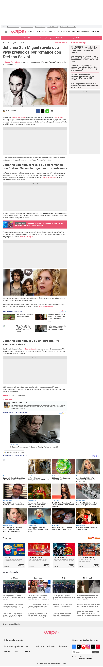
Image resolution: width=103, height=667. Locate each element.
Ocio (26, 646)
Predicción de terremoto (68, 27)
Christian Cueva (40, 27)
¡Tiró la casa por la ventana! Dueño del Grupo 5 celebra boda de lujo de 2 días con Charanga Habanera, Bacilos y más (84, 58)
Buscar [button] (95, 652)
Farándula (22, 43)
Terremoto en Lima (27, 27)
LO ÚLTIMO (31, 31)
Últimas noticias (8, 646)
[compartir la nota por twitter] (42, 111)
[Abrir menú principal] (6, 32)
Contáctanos (76, 657)
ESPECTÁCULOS (42, 31)
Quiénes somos (95, 657)
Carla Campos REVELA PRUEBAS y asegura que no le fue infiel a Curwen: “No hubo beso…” (84, 85)
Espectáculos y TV (9, 43)
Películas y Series (62, 646)
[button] (99, 38)
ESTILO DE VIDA (65, 31)
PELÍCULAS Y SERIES (83, 31)
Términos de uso (85, 657)
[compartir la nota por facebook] (38, 111)
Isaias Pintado (11, 111)
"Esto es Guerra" (59, 117)
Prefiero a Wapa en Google (15, 452)
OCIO (73, 31)
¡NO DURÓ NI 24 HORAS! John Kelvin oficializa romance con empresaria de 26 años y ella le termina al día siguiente (84, 49)
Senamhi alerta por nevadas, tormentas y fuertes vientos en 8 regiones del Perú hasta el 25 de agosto (83, 77)
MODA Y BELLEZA (54, 31)
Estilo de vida (51, 646)
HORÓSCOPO (95, 31)
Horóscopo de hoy (13, 27)
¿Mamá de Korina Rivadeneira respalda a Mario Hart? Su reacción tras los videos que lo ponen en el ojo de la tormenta (84, 68)
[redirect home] (18, 32)
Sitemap (27, 651)
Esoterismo (7, 651)
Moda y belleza (40, 646)
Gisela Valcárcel (52, 27)
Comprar (21, 565)
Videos (16, 651)
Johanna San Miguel (11, 62)
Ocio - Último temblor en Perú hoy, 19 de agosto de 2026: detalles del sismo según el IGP (51, 38)
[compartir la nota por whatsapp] (47, 111)
